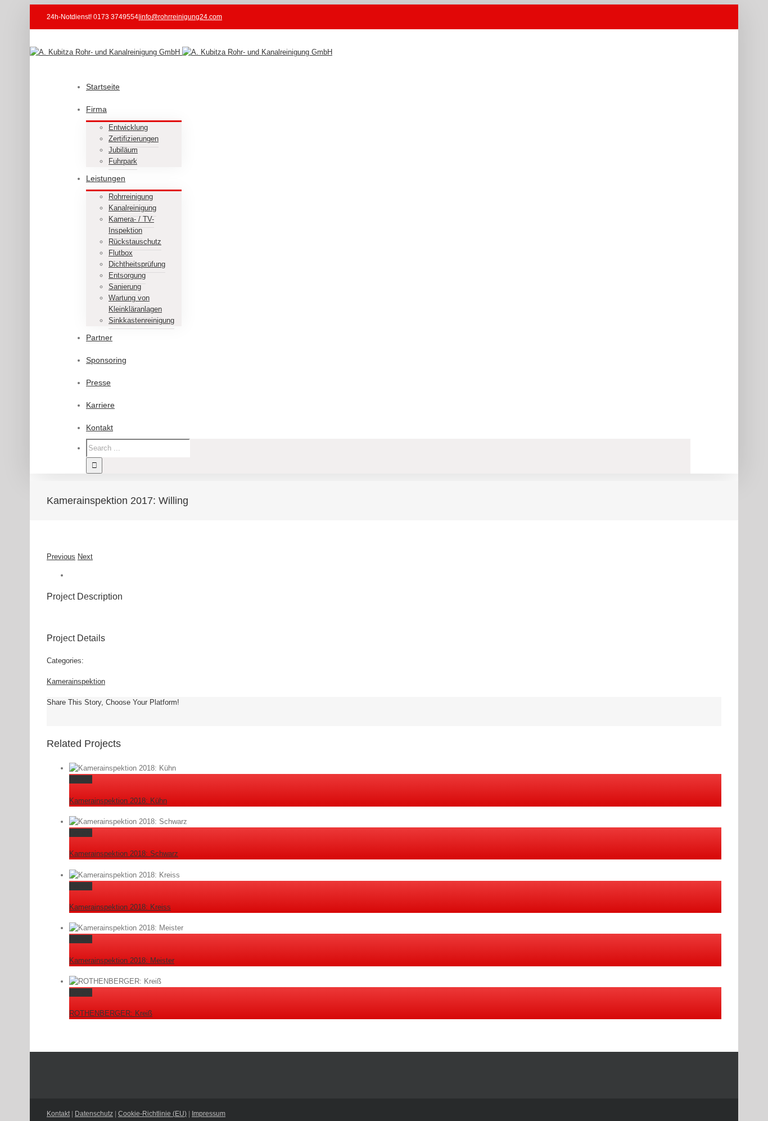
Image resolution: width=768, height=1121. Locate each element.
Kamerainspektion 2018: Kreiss (120, 907)
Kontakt (58, 1114)
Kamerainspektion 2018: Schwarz (123, 853)
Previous (61, 556)
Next (85, 556)
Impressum (208, 1114)
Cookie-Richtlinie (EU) (152, 1114)
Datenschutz (94, 1114)
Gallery (80, 779)
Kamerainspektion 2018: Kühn (118, 800)
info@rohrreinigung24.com (181, 17)
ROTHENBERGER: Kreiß (110, 1013)
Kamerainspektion (76, 681)
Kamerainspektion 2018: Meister (121, 960)
